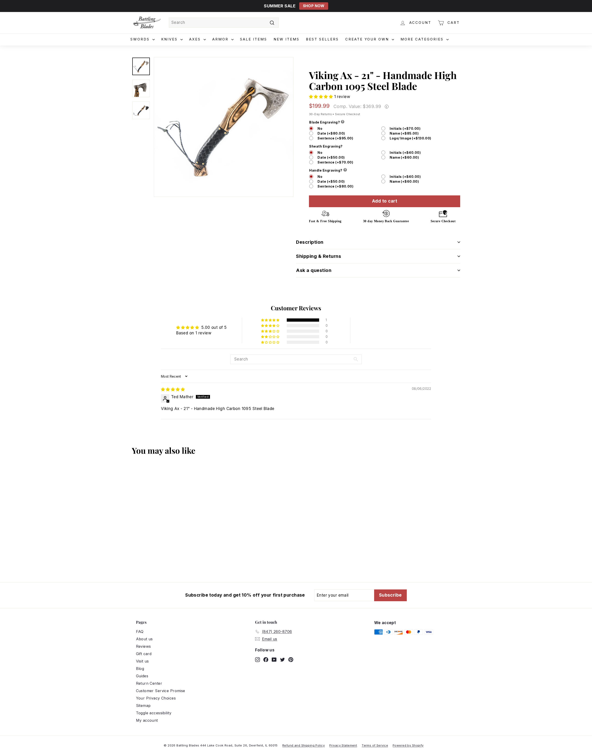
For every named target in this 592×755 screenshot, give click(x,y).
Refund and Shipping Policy (303, 745)
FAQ (140, 631)
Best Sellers (322, 39)
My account (147, 720)
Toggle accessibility (154, 713)
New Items (286, 39)
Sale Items (253, 39)
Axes (195, 39)
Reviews (143, 646)
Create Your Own (368, 39)
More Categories (423, 39)
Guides (142, 676)
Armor (221, 39)
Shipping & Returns (318, 256)
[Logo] (147, 22)
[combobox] (224, 23)
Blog (140, 668)
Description (310, 242)
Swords (140, 39)
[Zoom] (223, 127)
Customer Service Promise (160, 690)
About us (144, 639)
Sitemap (143, 705)
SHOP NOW (313, 6)
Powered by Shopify (408, 745)
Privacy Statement (343, 745)
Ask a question (313, 270)
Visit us (142, 661)
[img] (173, 389)
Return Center (149, 683)
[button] (321, 96)
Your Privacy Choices (156, 698)
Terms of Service (375, 745)
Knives (170, 39)
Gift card (144, 653)
